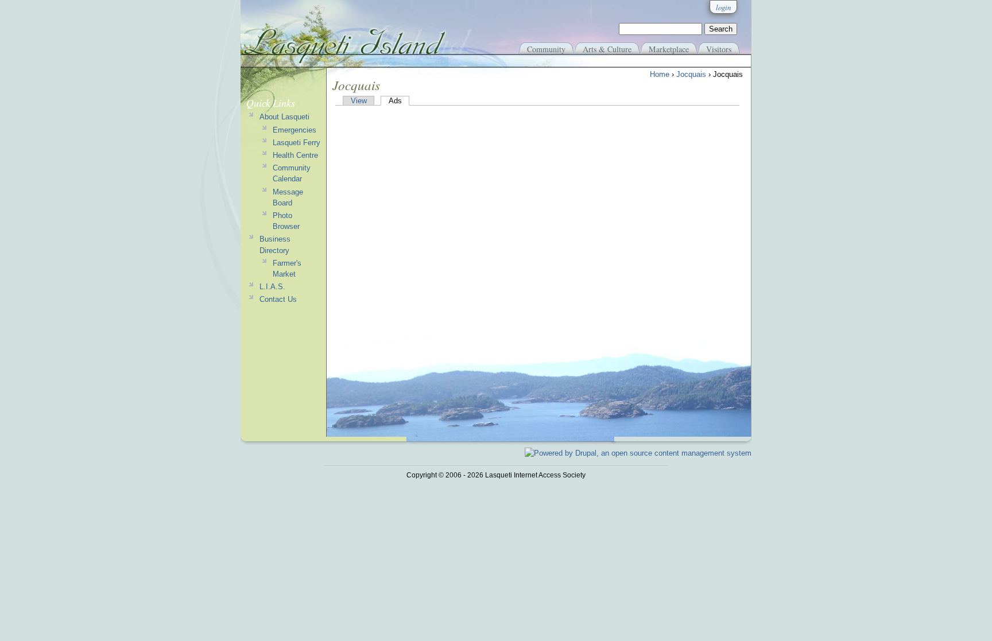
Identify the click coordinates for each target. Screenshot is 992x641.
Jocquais (691, 74)
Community (546, 49)
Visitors (718, 49)
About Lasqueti (284, 116)
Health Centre (295, 155)
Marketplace (669, 49)
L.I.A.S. (272, 286)
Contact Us (278, 299)
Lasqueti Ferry (296, 142)
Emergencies (294, 130)
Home (659, 74)
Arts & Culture (607, 49)
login (723, 7)
